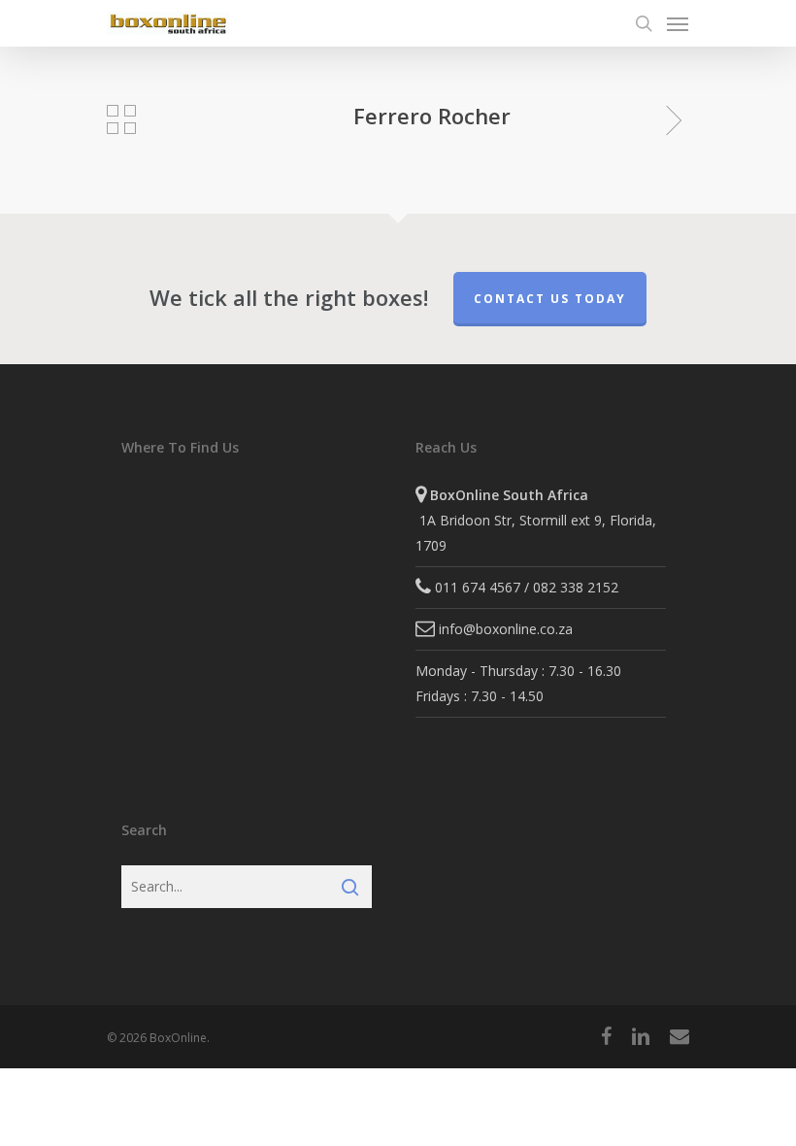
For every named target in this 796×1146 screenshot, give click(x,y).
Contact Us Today (550, 298)
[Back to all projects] (121, 119)
